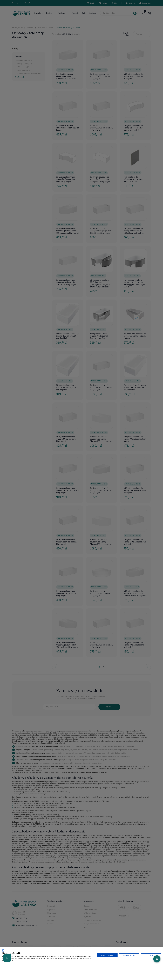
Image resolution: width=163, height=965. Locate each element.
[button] (7, 958)
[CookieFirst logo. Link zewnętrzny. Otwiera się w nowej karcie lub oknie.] (3, 950)
